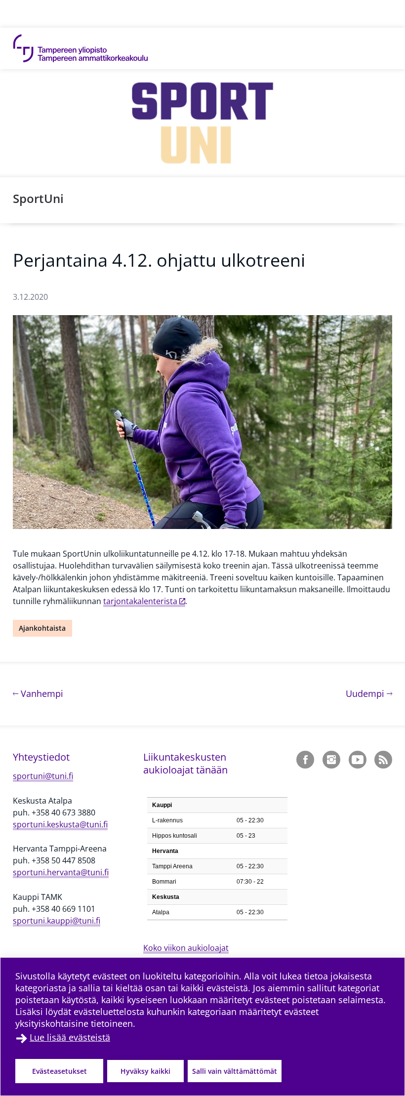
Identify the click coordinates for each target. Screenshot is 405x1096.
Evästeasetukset (59, 1071)
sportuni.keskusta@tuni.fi (60, 824)
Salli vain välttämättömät (234, 1071)
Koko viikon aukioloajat (186, 947)
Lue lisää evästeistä (70, 1037)
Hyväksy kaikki (145, 1071)
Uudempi (369, 693)
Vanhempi (40, 693)
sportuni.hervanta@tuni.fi (61, 872)
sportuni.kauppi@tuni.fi (56, 920)
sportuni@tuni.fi (43, 776)
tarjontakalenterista (140, 601)
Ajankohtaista (42, 628)
